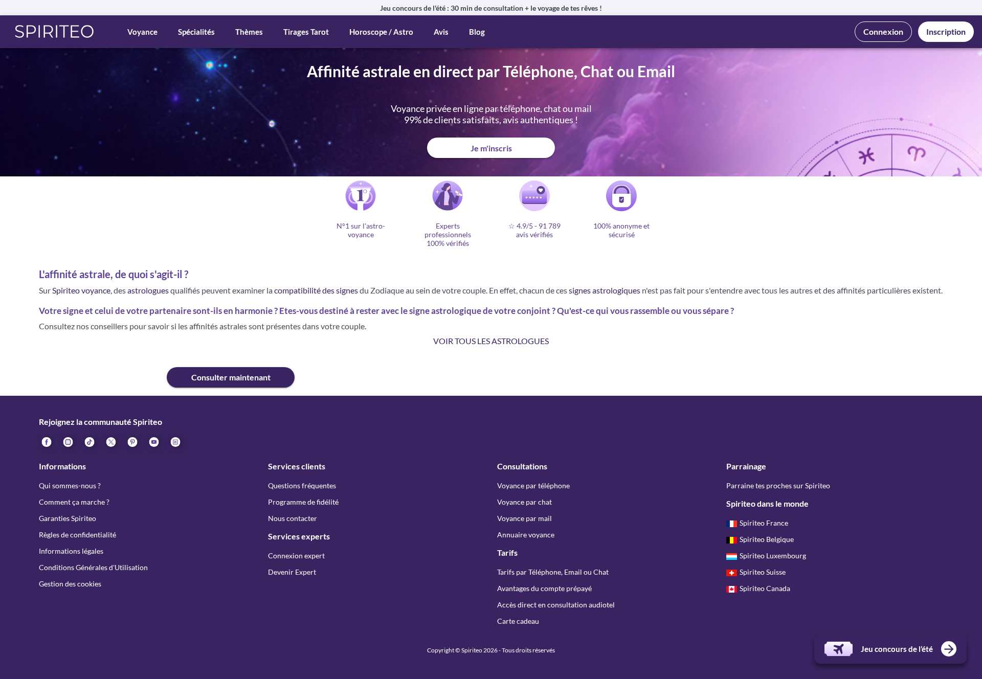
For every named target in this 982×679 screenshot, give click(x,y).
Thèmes (249, 31)
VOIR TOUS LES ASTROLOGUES (491, 341)
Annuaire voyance (525, 534)
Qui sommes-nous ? (70, 485)
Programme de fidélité (303, 501)
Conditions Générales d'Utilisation (93, 567)
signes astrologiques (604, 290)
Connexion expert (296, 555)
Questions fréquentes (302, 485)
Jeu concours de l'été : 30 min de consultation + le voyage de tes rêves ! (491, 8)
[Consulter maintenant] (103, 369)
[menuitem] (175, 441)
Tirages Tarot (306, 31)
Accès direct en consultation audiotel (556, 604)
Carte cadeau (518, 621)
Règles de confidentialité (77, 534)
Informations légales (71, 551)
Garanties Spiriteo (67, 518)
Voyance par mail (524, 518)
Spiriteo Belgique (767, 539)
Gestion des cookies (70, 583)
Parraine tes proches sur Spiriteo (778, 485)
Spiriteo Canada (765, 588)
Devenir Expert (292, 572)
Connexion (883, 31)
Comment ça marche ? (74, 501)
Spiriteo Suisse (763, 572)
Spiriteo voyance (81, 290)
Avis (441, 31)
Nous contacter (292, 518)
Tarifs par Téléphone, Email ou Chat (553, 572)
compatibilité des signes (316, 290)
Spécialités (196, 31)
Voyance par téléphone (533, 485)
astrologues (148, 290)
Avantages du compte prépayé (544, 588)
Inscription (946, 31)
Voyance (142, 31)
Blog (477, 31)
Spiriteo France (764, 522)
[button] (54, 31)
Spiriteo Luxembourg (773, 555)
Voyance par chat (524, 501)
